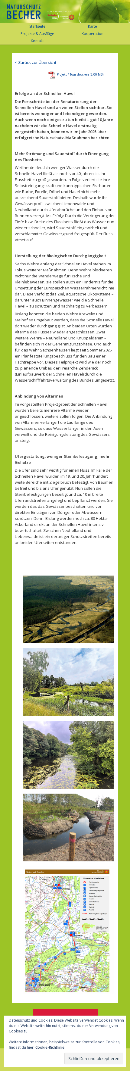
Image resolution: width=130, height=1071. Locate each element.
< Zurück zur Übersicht (35, 62)
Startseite (37, 26)
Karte (92, 26)
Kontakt (37, 40)
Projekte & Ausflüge (37, 33)
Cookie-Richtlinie (49, 1047)
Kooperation (92, 33)
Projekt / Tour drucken (73, 74)
